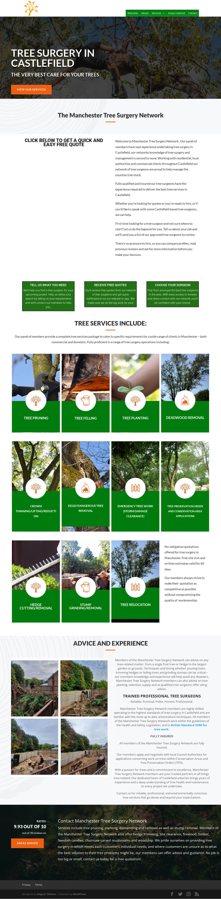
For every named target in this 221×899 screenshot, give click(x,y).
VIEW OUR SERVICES (31, 89)
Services (156, 13)
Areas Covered (176, 13)
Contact (192, 13)
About (144, 13)
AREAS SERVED (27, 843)
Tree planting (135, 418)
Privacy (26, 884)
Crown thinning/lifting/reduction (36, 511)
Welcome (132, 13)
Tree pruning (36, 418)
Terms (38, 884)
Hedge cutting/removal (36, 606)
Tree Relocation (135, 605)
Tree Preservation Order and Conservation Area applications (185, 511)
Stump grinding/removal (85, 606)
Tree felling (86, 418)
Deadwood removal (185, 418)
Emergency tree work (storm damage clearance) (135, 511)
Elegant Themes (46, 894)
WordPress (79, 894)
